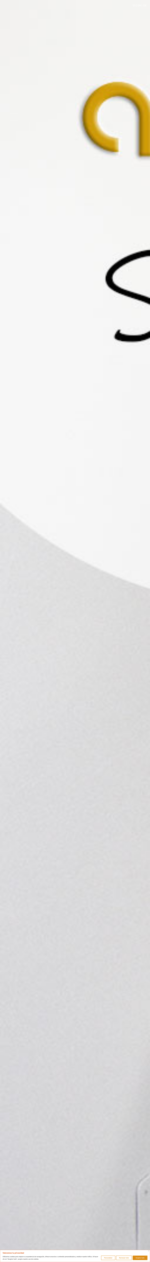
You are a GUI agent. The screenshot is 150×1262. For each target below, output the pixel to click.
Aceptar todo (140, 1258)
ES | (135, 6)
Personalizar (108, 1258)
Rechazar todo (124, 1258)
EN (139, 6)
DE (145, 6)
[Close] (148, 1250)
